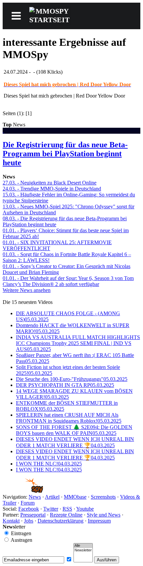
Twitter (50, 509)
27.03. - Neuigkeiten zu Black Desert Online (49, 182)
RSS (67, 509)
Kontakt (11, 521)
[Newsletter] (83, 550)
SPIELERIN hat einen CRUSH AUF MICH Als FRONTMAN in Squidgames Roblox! (68, 418)
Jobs (28, 521)
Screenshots (103, 497)
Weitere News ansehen (27, 290)
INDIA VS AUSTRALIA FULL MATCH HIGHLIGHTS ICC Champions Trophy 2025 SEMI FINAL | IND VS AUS (78, 343)
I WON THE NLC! (49, 463)
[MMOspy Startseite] (23, 491)
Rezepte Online (66, 515)
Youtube (85, 509)
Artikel (52, 497)
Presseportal (33, 515)
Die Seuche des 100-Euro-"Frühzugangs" (71, 379)
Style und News (103, 515)
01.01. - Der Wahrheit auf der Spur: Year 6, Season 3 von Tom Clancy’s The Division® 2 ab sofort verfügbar (68, 281)
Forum (28, 503)
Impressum (99, 521)
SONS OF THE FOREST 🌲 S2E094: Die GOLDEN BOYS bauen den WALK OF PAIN (74, 430)
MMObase (75, 497)
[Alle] (83, 545)
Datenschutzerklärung (60, 521)
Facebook (28, 509)
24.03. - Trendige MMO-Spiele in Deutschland (52, 188)
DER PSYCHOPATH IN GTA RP (65, 385)
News (35, 497)
